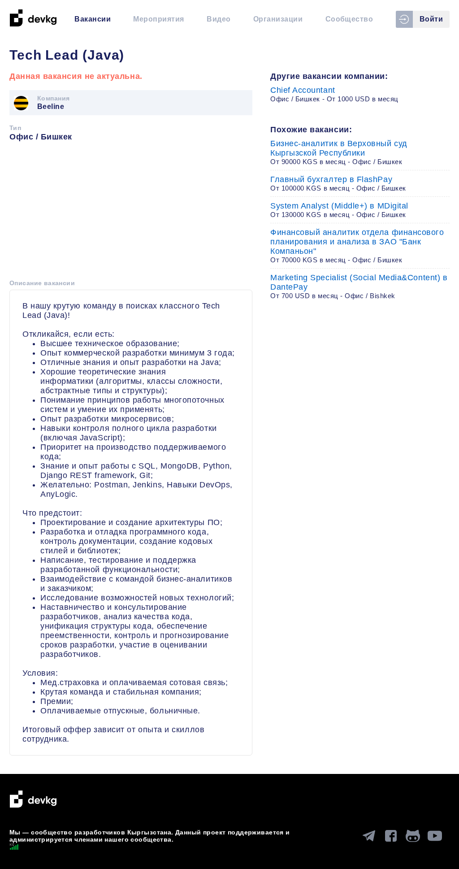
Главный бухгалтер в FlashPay (338, 183)
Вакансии (92, 19)
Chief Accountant (334, 94)
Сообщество (349, 19)
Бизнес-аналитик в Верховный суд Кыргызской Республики (338, 152)
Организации (278, 19)
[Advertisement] (130, 213)
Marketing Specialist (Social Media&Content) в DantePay (358, 286)
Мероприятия (158, 19)
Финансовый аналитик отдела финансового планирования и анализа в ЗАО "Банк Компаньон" (357, 246)
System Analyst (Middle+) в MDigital (339, 209)
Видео (218, 19)
